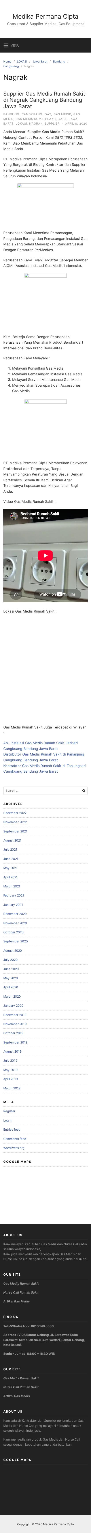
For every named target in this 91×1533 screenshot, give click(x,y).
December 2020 (15, 914)
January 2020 (13, 1005)
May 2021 (10, 868)
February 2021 (13, 895)
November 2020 (15, 923)
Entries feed (12, 1129)
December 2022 (15, 813)
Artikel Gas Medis (16, 1301)
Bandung (59, 61)
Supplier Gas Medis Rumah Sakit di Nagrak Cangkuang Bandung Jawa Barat (44, 100)
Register (9, 1111)
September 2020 (15, 941)
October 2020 (13, 932)
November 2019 (15, 1024)
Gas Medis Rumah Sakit (35, 119)
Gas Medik (62, 114)
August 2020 (12, 950)
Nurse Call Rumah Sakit (20, 1292)
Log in (7, 1120)
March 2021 (11, 886)
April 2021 (10, 877)
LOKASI (22, 61)
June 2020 (11, 969)
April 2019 (10, 1079)
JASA (63, 119)
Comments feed (14, 1139)
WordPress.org (14, 1148)
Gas (48, 114)
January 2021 (13, 904)
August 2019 (12, 1051)
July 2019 (10, 1060)
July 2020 (10, 959)
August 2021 (12, 840)
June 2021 (10, 859)
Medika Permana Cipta (45, 16)
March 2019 (12, 1088)
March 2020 (12, 996)
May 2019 (10, 1070)
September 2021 (15, 831)
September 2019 (15, 1042)
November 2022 (15, 822)
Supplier (52, 123)
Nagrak (35, 123)
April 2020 (10, 987)
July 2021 (10, 849)
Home (7, 61)
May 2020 (10, 978)
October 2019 (13, 1033)
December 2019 (15, 1015)
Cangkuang (11, 66)
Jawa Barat (39, 61)
